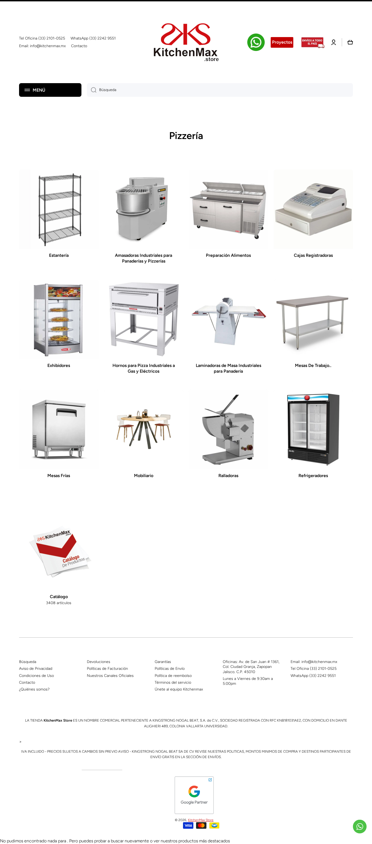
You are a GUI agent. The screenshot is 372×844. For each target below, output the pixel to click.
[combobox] (220, 90)
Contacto (27, 682)
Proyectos (282, 42)
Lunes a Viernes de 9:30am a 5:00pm (248, 681)
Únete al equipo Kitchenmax (179, 689)
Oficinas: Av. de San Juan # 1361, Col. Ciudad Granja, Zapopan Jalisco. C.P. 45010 (251, 666)
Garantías (163, 661)
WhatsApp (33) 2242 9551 (313, 675)
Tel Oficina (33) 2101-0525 (314, 668)
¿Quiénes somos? (34, 689)
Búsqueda (27, 661)
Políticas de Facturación (107, 668)
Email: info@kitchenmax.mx (314, 661)
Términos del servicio (173, 682)
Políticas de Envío (170, 668)
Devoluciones (98, 661)
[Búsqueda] (91, 90)
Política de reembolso (173, 675)
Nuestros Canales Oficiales (110, 675)
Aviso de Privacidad (35, 668)
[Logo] (186, 42)
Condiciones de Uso (36, 675)
